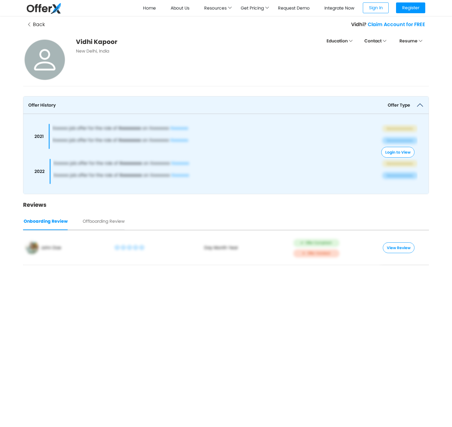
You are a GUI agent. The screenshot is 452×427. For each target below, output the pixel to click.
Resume (408, 41)
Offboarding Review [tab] (104, 221)
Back (38, 24)
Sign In (376, 8)
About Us (180, 8)
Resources (216, 8)
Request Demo (294, 8)
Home (149, 8)
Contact (373, 41)
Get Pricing (253, 8)
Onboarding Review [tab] (46, 221)
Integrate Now (339, 8)
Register (410, 8)
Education (338, 41)
